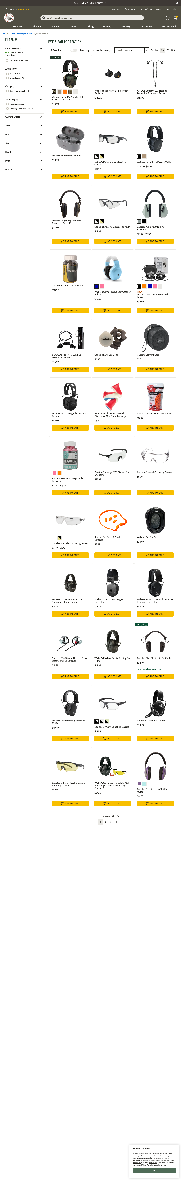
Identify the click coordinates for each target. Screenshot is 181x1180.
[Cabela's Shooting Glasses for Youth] (113, 201)
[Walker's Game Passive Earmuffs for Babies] (113, 266)
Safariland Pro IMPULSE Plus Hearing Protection (66, 356)
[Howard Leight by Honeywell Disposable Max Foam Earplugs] (113, 394)
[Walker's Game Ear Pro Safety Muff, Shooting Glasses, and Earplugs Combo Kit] (113, 764)
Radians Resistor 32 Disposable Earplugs (67, 479)
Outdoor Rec (146, 26)
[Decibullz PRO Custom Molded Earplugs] (155, 266)
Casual (73, 26)
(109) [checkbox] (19, 74)
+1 (160, 286)
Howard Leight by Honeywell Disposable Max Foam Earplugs (110, 415)
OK (154, 1170)
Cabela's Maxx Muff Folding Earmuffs (150, 228)
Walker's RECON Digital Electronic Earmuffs (69, 415)
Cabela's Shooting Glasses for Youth (112, 227)
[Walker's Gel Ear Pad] (155, 518)
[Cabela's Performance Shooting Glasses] (113, 136)
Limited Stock (15, 78)
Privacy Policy (146, 1165)
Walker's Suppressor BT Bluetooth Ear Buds (111, 92)
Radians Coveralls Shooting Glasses (154, 472)
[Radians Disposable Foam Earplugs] (155, 394)
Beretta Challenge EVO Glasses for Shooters (111, 473)
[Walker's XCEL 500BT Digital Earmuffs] (113, 580)
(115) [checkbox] (29, 91)
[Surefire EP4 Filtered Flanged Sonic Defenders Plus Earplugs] (70, 639)
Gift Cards (149, 9)
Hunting (56, 26)
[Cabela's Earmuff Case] (155, 336)
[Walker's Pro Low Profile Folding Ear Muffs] (113, 639)
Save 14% (149, 669)
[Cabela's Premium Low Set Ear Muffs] (155, 764)
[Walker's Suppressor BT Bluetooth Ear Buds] (113, 71)
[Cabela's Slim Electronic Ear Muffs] (155, 639)
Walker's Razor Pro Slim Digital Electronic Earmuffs (67, 98)
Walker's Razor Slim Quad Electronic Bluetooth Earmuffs (155, 600)
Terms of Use (153, 1163)
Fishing (90, 26)
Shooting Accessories (24, 34)
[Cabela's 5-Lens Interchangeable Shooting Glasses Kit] (70, 764)
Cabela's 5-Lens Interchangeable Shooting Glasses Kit (68, 784)
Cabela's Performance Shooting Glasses (110, 163)
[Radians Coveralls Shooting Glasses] (155, 453)
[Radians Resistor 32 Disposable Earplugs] (70, 453)
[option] (17, 60)
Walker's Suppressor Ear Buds (66, 155)
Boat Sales (116, 9)
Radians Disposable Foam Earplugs (154, 413)
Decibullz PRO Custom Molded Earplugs (152, 295)
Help (174, 9)
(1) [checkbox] (32, 108)
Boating (107, 26)
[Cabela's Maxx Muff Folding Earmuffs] (155, 201)
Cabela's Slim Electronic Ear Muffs (154, 658)
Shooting (37, 26)
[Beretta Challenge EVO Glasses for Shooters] (113, 453)
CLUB (140, 9)
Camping (125, 26)
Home (4, 34)
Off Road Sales (129, 9)
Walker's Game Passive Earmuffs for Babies (112, 293)
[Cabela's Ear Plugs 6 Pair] (113, 336)
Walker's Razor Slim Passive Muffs (154, 162)
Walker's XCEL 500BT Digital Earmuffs (109, 600)
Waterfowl (18, 26)
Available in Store (16, 60)
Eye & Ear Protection (65, 42)
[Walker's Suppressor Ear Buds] (70, 136)
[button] (176, 3)
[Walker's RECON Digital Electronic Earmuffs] (70, 394)
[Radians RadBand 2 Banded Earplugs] (113, 518)
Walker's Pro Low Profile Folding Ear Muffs (112, 659)
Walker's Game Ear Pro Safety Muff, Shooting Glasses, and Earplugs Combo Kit (112, 786)
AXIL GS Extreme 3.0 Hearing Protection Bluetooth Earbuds (152, 92)
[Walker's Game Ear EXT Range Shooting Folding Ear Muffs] (70, 580)
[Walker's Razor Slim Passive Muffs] (155, 136)
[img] (175, 18)
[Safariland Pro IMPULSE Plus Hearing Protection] (70, 336)
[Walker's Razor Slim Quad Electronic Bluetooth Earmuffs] (155, 580)
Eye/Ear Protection (17, 104)
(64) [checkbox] (26, 60)
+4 (75, 91)
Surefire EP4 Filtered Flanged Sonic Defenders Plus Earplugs (69, 659)
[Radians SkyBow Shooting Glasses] (113, 701)
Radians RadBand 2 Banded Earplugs (108, 538)
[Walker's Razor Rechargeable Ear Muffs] (70, 701)
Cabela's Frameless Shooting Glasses (70, 543)
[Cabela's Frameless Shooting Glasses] (70, 518)
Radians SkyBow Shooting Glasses (111, 727)
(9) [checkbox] (23, 78)
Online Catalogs (162, 9)
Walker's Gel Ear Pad (147, 537)
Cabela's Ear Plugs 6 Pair (106, 354)
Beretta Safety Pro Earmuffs (151, 720)
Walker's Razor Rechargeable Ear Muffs (68, 722)
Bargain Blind (169, 26)
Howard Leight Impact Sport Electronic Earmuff (66, 222)
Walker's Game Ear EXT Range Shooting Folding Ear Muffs (67, 600)
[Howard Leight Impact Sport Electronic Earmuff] (70, 201)
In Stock (13, 74)
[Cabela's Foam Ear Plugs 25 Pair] (70, 266)
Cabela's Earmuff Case (148, 354)
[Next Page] (121, 822)
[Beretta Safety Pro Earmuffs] (155, 701)
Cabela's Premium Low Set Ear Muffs (152, 790)
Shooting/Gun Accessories (20, 108)
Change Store (10, 55)
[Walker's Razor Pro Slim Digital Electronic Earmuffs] (70, 71)
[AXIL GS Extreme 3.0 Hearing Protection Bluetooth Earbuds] (155, 71)
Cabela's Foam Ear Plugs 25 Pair (67, 285)
